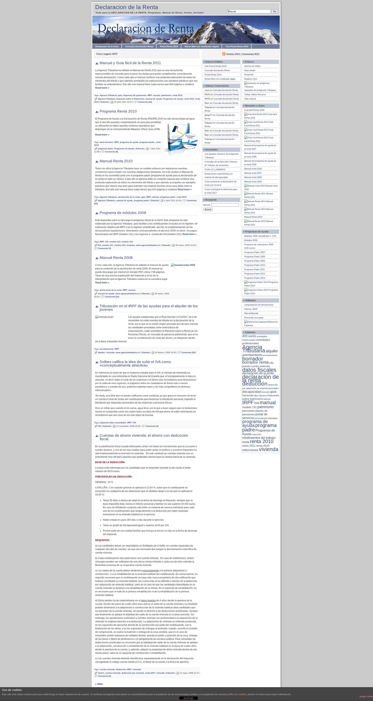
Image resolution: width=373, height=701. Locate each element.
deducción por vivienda (133, 673)
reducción (256, 434)
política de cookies (237, 694)
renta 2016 (262, 445)
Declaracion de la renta (107, 46)
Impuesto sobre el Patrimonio (130, 99)
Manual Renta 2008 (116, 258)
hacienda (248, 395)
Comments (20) (112, 297)
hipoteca (263, 395)
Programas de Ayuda (173, 99)
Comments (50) (188, 352)
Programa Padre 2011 (254, 269)
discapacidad (251, 391)
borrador (252, 359)
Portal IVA (248, 74)
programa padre (147, 142)
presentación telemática (266, 418)
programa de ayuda (129, 142)
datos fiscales (106, 142)
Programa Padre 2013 (254, 278)
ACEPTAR (188, 698)
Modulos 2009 (250, 240)
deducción (121, 669)
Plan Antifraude (251, 313)
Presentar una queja (253, 317)
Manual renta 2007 (253, 173)
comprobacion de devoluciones (259, 305)
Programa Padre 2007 (254, 252)
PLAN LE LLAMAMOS (215, 169)
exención (265, 392)
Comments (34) (145, 102)
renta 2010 (182, 197)
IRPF (149, 95)
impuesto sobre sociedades (113, 423)
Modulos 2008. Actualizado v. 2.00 (260, 236)
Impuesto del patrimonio (134, 95)
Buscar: (207, 205)
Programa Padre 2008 (254, 256)
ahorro (101, 673)
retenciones (250, 450)
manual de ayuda (154, 99)
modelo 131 (115, 242)
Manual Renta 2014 (253, 217)
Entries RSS (233, 54)
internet (267, 399)
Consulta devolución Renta (139, 46)
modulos (131, 245)
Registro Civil (250, 79)
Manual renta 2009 (253, 181)
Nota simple (249, 70)
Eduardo (105, 102)
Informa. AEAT (251, 309)
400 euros (249, 336)
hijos (256, 395)
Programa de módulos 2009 (123, 213)
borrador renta (255, 362)
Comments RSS (250, 54)
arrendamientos (270, 355)
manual (156, 95)
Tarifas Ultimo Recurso (255, 94)
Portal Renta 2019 (169, 46)
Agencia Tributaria (108, 95)
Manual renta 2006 (253, 169)
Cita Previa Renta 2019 (237, 46)
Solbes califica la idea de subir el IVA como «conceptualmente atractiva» (135, 363)
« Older (99, 684)
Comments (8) (111, 152)
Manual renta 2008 (253, 177)
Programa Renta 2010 (118, 111)
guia (120, 95)
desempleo (273, 388)
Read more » (102, 87)
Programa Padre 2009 (254, 261)
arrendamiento (106, 349)
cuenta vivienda (107, 669)
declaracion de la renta (111, 290)
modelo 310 (127, 242)
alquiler (101, 352)
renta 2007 (150, 673)
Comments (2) (104, 248)
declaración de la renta (129, 197)
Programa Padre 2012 (254, 273)
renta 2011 (177, 95)
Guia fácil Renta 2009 (254, 110)
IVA (106, 242)
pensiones (248, 410)
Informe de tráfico (252, 66)
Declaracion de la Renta (126, 7)
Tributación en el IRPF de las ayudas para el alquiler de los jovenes (149, 308)
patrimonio (166, 95)
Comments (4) (152, 426)
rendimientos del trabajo (258, 437)
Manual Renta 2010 (116, 161)
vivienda (110, 352)
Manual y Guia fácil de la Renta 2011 (130, 63)
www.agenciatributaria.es (148, 245)
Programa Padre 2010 (254, 265)
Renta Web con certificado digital (202, 46)
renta (245, 442)
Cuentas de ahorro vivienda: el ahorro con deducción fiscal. (144, 437)
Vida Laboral (250, 99)
